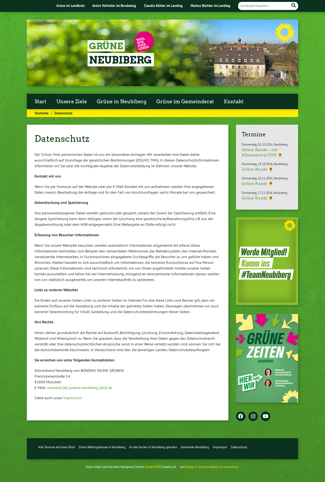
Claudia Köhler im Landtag (163, 5)
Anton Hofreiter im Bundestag (114, 5)
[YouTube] (265, 416)
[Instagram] (253, 416)
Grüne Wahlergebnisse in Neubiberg (102, 447)
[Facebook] (241, 416)
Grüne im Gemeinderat (185, 101)
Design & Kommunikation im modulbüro (212, 467)
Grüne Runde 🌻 (257, 169)
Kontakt (234, 101)
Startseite (42, 113)
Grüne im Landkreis (70, 5)
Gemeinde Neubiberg (195, 447)
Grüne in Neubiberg (121, 101)
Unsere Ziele (71, 101)
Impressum (72, 397)
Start (40, 101)
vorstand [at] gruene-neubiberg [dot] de (79, 387)
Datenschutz (239, 447)
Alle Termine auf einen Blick (56, 447)
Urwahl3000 (153, 467)
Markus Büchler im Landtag (210, 5)
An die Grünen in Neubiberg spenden (153, 447)
